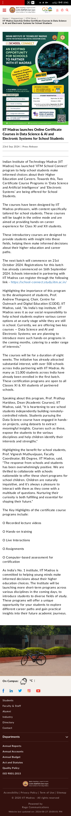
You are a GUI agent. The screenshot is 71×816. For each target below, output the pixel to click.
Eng (66, 3)
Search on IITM (67, 10)
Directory (8, 722)
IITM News (31, 18)
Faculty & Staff (12, 706)
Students (8, 700)
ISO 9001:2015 (12, 773)
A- (40, 3)
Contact (7, 728)
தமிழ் (54, 3)
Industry (8, 717)
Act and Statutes (13, 762)
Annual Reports (12, 746)
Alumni (7, 711)
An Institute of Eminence (57, 10)
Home (5, 18)
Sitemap (61, 793)
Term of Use (47, 793)
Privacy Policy (29, 793)
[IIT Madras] (22, 10)
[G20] (47, 10)
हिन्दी (60, 3)
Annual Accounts (13, 751)
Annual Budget (12, 757)
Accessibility (11, 793)
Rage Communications (35, 807)
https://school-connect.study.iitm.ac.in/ (39, 282)
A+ (46, 3)
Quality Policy (11, 768)
